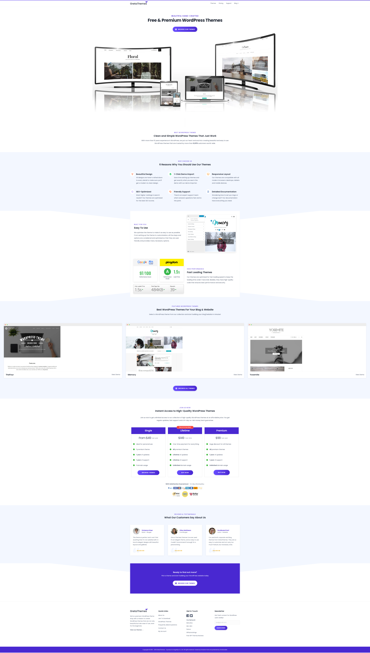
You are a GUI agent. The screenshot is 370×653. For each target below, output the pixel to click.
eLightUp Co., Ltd (178, 649)
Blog (235, 3)
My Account (162, 631)
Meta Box (189, 623)
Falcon (188, 629)
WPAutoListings (191, 632)
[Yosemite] (276, 348)
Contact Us (162, 628)
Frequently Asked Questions (167, 625)
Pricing (221, 3)
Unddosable (223, 649)
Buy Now (185, 473)
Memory (132, 374)
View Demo (116, 374)
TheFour (10, 374)
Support (228, 3)
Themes (213, 3)
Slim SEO (189, 626)
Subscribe (221, 628)
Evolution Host (205, 649)
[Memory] (154, 348)
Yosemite (254, 374)
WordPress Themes (164, 622)
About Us (161, 615)
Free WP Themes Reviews (195, 636)
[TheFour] (32, 348)
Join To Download (164, 618)
